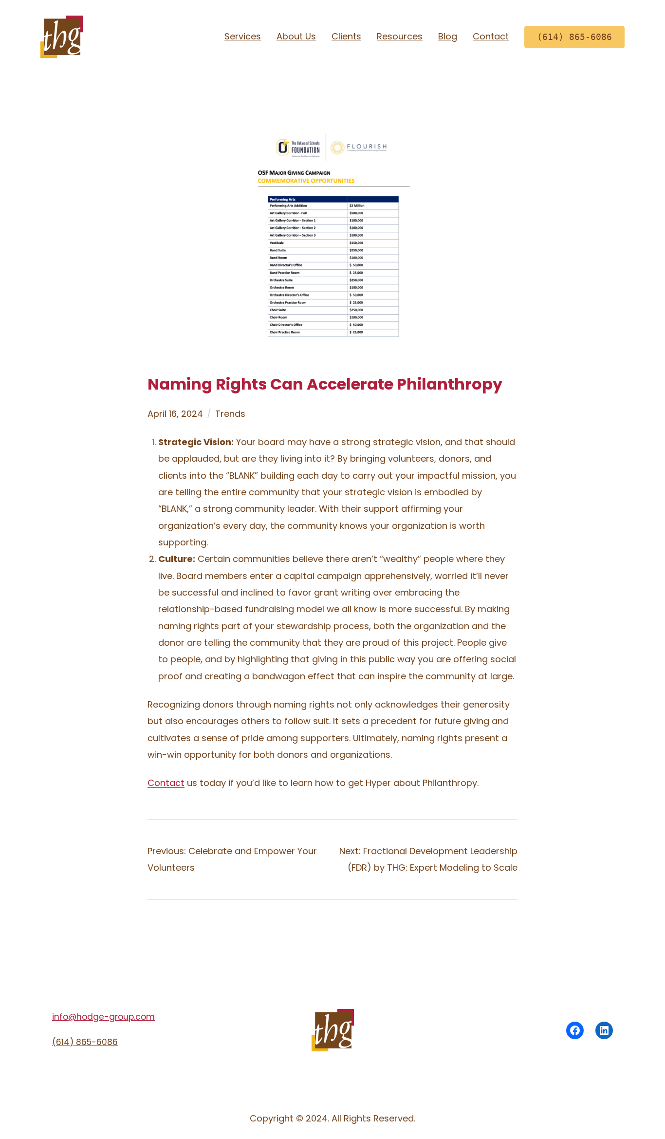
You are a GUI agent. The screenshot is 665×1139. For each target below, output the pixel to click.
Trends (230, 414)
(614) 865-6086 (85, 1042)
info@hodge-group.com (103, 1017)
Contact (166, 783)
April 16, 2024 (175, 414)
